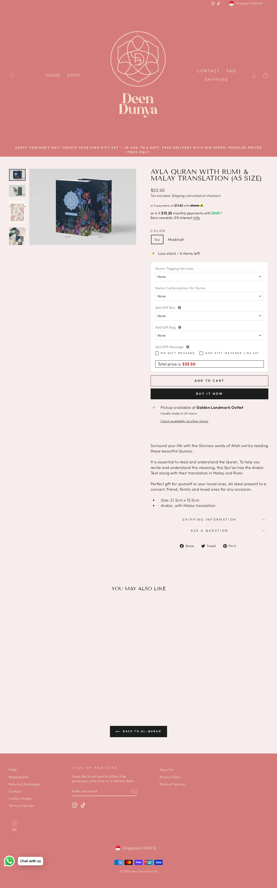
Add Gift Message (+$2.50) (232, 353)
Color (158, 231)
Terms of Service (21, 806)
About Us (166, 770)
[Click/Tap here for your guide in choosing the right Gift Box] (179, 307)
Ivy (157, 239)
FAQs (13, 770)
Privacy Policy (170, 777)
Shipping (217, 79)
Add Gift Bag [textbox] (204, 327)
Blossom (200, 239)
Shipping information (209, 519)
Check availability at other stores (184, 421)
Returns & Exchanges (25, 784)
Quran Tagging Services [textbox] (174, 268)
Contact (208, 70)
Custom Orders (20, 798)
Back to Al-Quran (141, 731)
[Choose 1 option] (187, 347)
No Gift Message (178, 353)
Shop (74, 75)
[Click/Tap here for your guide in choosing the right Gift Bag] (179, 327)
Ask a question (209, 531)
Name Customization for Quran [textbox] (180, 288)
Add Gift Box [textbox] (204, 307)
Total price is (176, 364)
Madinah (176, 239)
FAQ (232, 70)
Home (53, 75)
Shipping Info (19, 777)
